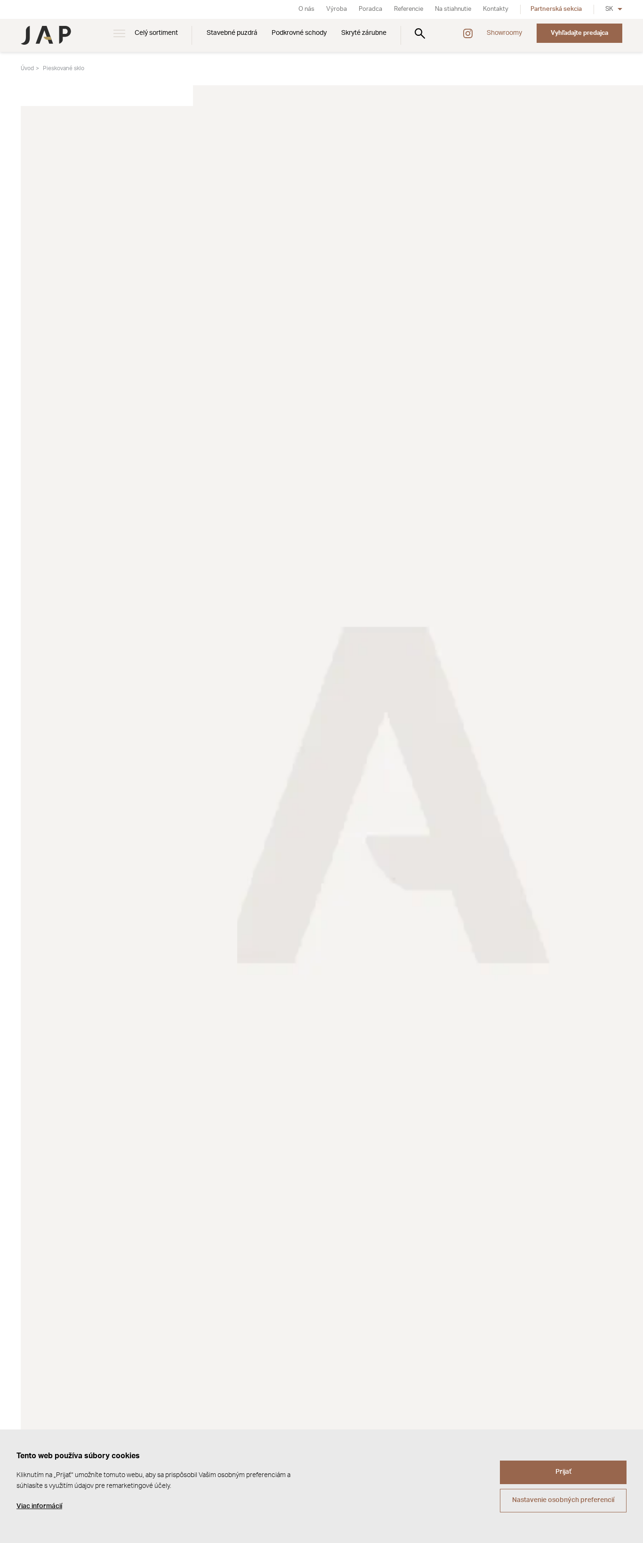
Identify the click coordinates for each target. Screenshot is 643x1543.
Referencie (408, 9)
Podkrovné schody (299, 33)
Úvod (27, 68)
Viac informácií (39, 1506)
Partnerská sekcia (556, 9)
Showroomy (504, 33)
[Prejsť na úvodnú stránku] (46, 35)
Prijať (563, 1472)
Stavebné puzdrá (232, 33)
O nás (306, 9)
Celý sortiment (156, 33)
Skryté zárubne (363, 33)
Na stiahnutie (453, 9)
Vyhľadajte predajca (579, 33)
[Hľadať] (420, 33)
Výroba (336, 9)
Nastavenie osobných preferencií (563, 1500)
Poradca (370, 9)
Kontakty (495, 9)
